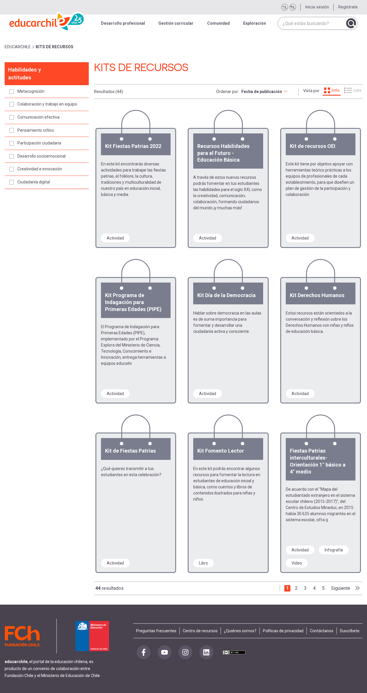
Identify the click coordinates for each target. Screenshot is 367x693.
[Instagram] (185, 652)
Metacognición (30, 91)
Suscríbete (349, 630)
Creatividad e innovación (39, 169)
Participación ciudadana (39, 143)
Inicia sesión (317, 7)
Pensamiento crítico (35, 130)
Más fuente (292, 7)
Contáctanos (321, 630)
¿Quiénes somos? (240, 630)
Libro (203, 563)
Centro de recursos (200, 630)
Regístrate (348, 7)
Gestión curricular (176, 23)
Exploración (254, 23)
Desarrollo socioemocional (41, 156)
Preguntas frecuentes (156, 630)
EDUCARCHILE (18, 46)
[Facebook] (144, 652)
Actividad (115, 238)
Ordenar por (227, 91)
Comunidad (218, 23)
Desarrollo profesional (123, 23)
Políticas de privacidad (283, 630)
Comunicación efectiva (38, 117)
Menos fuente (284, 7)
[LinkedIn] (206, 652)
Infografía (334, 550)
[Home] (47, 20)
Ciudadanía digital (33, 182)
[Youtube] (164, 652)
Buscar (351, 23)
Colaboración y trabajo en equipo (47, 104)
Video (297, 563)
